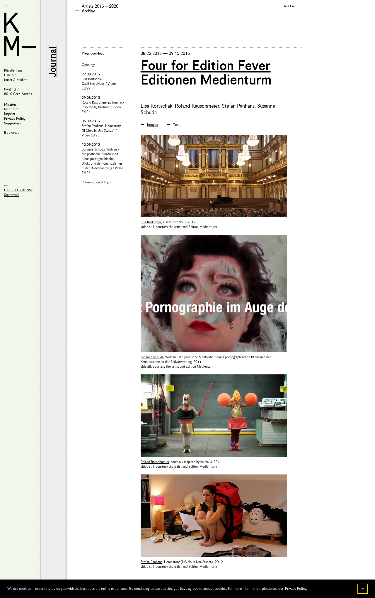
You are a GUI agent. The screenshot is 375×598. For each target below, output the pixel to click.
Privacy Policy (14, 118)
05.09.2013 (91, 121)
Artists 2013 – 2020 (100, 6)
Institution (11, 109)
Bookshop (12, 133)
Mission (10, 104)
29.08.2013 (91, 98)
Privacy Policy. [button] (296, 589)
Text (176, 125)
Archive (88, 11)
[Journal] (52, 61)
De (284, 6)
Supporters (12, 123)
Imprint (9, 114)
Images (152, 125)
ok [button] (362, 588)
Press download (93, 53)
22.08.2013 (91, 74)
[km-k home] (20, 34)
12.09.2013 (91, 145)
